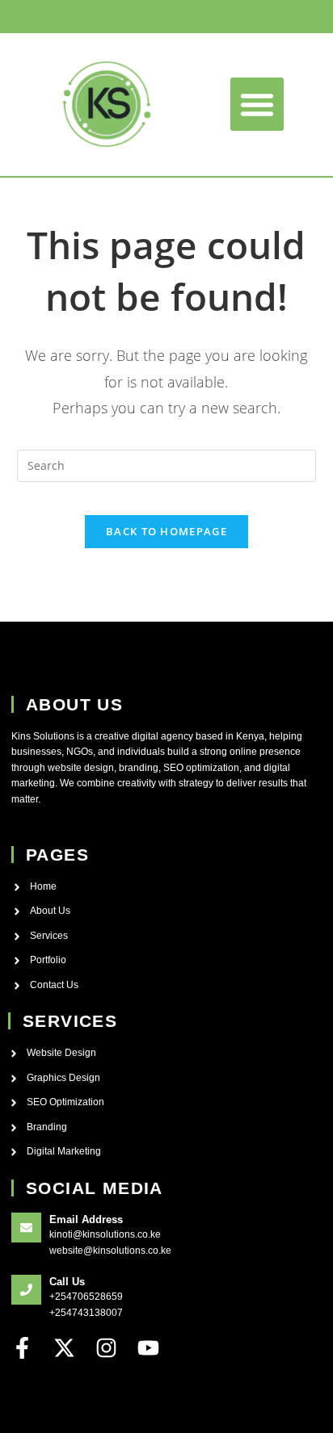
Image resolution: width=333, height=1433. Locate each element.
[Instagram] (106, 1348)
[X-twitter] (64, 1348)
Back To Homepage (166, 531)
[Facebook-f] (22, 1348)
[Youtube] (148, 1348)
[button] (257, 104)
